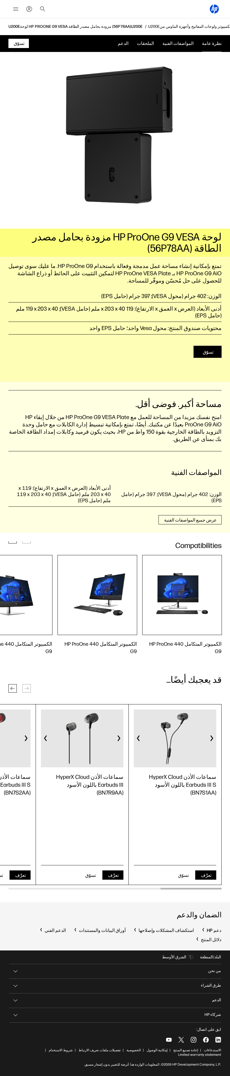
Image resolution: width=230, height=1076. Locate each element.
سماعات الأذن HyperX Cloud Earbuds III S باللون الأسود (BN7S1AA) (182, 785)
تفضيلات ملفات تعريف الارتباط (100, 1050)
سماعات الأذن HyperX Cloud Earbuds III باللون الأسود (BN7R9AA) (89, 785)
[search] (42, 9)
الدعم (123, 43)
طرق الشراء (211, 985)
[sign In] (29, 9)
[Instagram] (193, 1040)
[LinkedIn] (218, 1040)
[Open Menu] (15, 9)
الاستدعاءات (212, 1050)
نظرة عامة (212, 43)
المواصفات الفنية (178, 43)
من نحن (214, 970)
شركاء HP (212, 1014)
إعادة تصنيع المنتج (185, 1050)
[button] (12, 688)
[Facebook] (206, 1040)
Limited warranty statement (199, 1055)
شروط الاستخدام (61, 1050)
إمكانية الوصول (157, 1050)
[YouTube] (169, 1040)
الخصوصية (134, 1050)
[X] (181, 1040)
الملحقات (145, 43)
